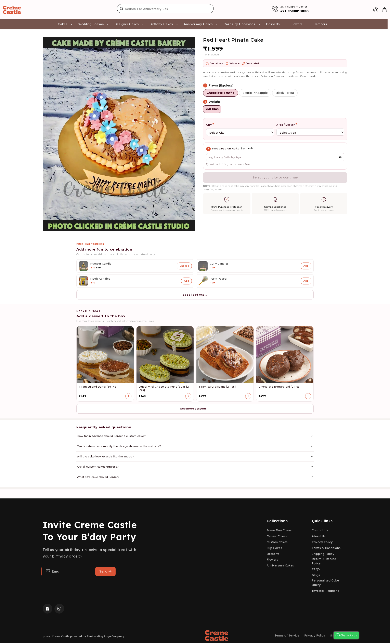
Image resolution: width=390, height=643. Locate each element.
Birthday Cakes (161, 24)
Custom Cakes (277, 542)
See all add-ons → (195, 294)
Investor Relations (325, 591)
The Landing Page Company (105, 636)
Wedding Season (91, 24)
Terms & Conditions (326, 548)
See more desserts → (195, 408)
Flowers (297, 24)
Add (305, 265)
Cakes (63, 24)
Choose (184, 265)
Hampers (320, 24)
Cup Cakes (274, 548)
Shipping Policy (323, 554)
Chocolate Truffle (221, 93)
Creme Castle (60, 636)
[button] (384, 9)
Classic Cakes (277, 536)
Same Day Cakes (279, 530)
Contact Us (320, 530)
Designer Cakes (127, 24)
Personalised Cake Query (325, 583)
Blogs (316, 575)
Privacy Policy (322, 542)
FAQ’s (316, 569)
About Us (318, 536)
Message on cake (225, 148)
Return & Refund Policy (324, 561)
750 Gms (212, 109)
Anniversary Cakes (198, 24)
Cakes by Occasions (239, 24)
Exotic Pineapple (255, 93)
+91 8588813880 (294, 11)
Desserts (273, 24)
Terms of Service (287, 635)
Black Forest (285, 93)
